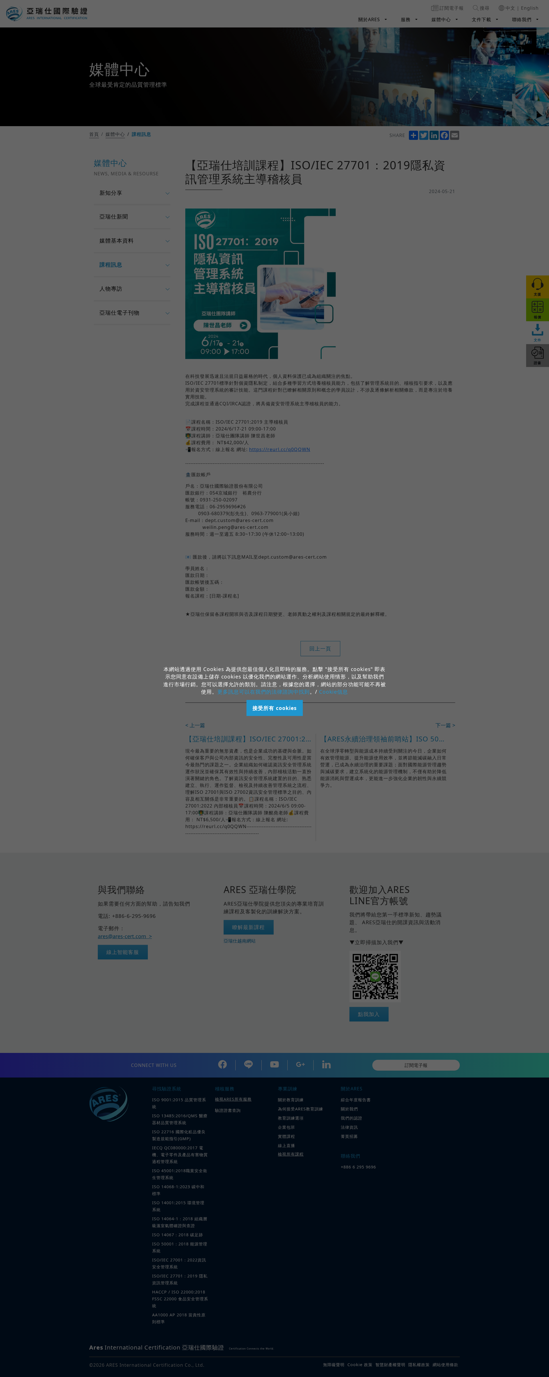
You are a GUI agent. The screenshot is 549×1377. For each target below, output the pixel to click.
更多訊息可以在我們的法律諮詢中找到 (263, 691)
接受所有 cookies (274, 708)
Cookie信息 (333, 691)
